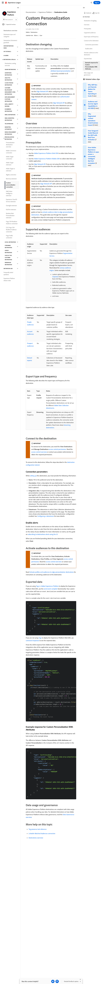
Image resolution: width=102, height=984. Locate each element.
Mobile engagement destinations (10, 133)
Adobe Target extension (9, 164)
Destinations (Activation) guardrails (10, 41)
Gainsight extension (11, 205)
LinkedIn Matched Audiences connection (42, 833)
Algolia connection (11, 175)
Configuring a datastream (45, 516)
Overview (86, 25)
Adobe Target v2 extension (10, 170)
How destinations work (9, 47)
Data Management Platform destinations (10, 99)
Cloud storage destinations (9, 84)
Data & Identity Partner (9, 105)
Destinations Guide (60, 12)
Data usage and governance (88, 74)
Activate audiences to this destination (91, 54)
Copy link (97, 13)
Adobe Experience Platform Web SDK (46, 153)
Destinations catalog (9, 59)
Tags (40, 638)
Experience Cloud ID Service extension (11, 200)
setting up (33, 476)
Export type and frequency (91, 37)
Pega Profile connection (9, 237)
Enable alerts (88, 49)
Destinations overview (36, 838)
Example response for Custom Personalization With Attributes (91, 66)
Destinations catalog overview (10, 64)
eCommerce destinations (8, 110)
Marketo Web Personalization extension (10, 216)
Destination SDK (8, 268)
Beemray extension (11, 179)
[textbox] (10, 19)
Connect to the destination (91, 41)
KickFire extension (11, 209)
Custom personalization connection (10, 185)
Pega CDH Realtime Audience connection (12, 223)
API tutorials (7, 51)
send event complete (50, 589)
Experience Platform (45, 12)
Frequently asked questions (8, 273)
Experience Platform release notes (9, 279)
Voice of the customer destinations (8, 257)
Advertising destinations (8, 74)
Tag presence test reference (38, 829)
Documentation (31, 12)
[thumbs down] (57, 981)
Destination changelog (90, 21)
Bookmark (88, 13)
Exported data (88, 58)
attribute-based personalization (61, 71)
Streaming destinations (8, 246)
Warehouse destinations (8, 263)
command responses (32, 640)
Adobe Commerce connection (11, 152)
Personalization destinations (9, 138)
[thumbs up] (52, 981)
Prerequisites (87, 29)
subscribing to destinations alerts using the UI (43, 534)
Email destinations (10, 114)
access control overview (39, 452)
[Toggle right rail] (84, 8)
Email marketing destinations (9, 119)
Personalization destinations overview (10, 145)
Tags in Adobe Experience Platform (47, 586)
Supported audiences (90, 33)
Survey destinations (8, 251)
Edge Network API (42, 91)
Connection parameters (91, 45)
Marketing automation (8, 128)
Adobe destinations (10, 69)
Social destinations (10, 242)
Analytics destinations (8, 79)
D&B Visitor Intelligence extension (9, 193)
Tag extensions (9, 123)
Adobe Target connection (9, 158)
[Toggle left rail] (18, 8)
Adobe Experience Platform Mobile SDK (47, 159)
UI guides (6, 55)
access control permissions (57, 449)
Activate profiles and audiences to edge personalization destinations (51, 572)
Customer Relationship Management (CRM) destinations (10, 91)
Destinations (34, 32)
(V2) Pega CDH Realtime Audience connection (11, 230)
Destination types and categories (9, 35)
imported (55, 277)
